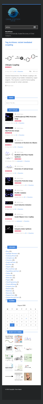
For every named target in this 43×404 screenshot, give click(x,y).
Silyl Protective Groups (12, 131)
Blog (7, 251)
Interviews (9, 275)
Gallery (8, 273)
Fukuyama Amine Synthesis (23, 229)
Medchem (9, 291)
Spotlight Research (12, 253)
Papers (8, 280)
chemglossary (10, 258)
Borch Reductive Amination (23, 205)
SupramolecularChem (12, 297)
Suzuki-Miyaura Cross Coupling (24, 217)
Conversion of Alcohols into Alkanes (26, 143)
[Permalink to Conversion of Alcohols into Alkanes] (10, 141)
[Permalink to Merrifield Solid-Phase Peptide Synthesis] (10, 155)
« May (7, 331)
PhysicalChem (10, 269)
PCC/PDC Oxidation (20, 193)
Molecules (9, 277)
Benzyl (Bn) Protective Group (24, 181)
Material (8, 288)
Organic (8, 266)
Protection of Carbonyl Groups (24, 169)
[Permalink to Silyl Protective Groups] (10, 128)
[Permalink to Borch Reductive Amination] (10, 202)
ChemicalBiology (11, 284)
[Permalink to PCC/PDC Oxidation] (10, 193)
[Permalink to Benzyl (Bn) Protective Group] (10, 181)
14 (26, 318)
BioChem (9, 264)
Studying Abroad (11, 256)
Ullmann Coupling (12, 65)
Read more (10, 85)
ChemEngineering (11, 282)
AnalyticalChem (11, 262)
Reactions (20, 71)
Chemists (9, 260)
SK (15, 71)
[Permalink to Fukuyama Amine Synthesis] (10, 229)
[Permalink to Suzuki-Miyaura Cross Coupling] (10, 214)
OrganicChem (10, 295)
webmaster (20, 161)
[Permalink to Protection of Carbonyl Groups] (10, 166)
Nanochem (9, 293)
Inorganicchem (10, 286)
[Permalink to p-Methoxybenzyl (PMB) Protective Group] (10, 117)
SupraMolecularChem (12, 271)
